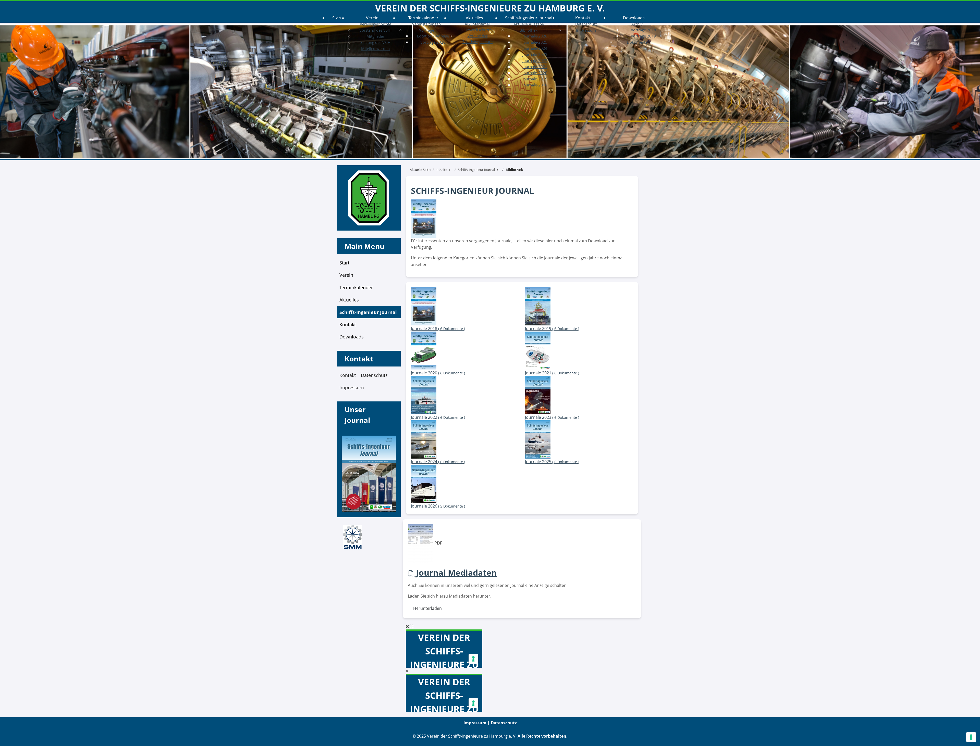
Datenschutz (374, 375)
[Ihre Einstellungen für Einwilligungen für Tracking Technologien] (971, 737)
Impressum (351, 387)
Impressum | (477, 723)
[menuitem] (337, 18)
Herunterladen (426, 608)
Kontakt (347, 375)
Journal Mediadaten (455, 572)
